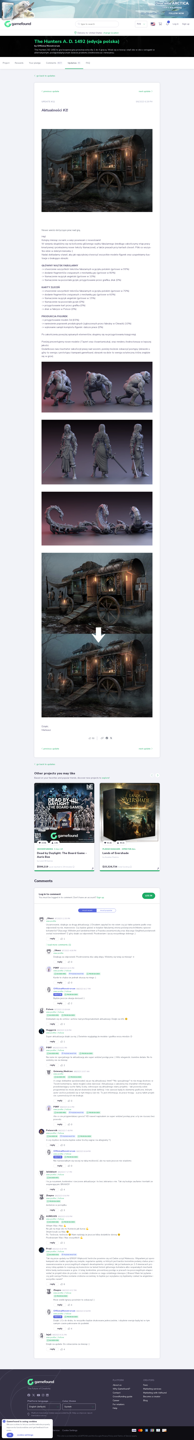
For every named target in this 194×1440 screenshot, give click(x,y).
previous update (51, 91)
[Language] (153, 24)
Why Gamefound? (121, 1388)
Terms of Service (124, 1436)
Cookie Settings (69, 1430)
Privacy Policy (108, 1436)
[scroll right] (157, 775)
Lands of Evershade (115, 853)
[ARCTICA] (18, 11)
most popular (106, 910)
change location (111, 32)
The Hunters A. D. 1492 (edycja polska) (77, 41)
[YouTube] (38, 1395)
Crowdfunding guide (122, 1396)
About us (117, 1385)
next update (145, 91)
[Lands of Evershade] (130, 813)
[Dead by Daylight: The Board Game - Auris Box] (64, 813)
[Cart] (160, 24)
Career (116, 1400)
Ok (10, 1435)
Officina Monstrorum (48, 45)
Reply (52, 938)
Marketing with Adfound (155, 1392)
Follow (68, 970)
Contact (116, 1392)
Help (115, 1408)
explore (105, 777)
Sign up (100, 897)
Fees (145, 1385)
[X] (33, 1395)
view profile (51, 921)
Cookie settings (25, 1435)
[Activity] (167, 24)
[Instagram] (43, 1395)
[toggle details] (94, 870)
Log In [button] (148, 895)
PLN (139, 24)
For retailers (118, 1404)
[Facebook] (28, 1395)
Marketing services (152, 1388)
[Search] (79, 24)
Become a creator (151, 1396)
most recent (87, 910)
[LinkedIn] (47, 1395)
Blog (145, 1400)
